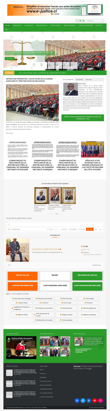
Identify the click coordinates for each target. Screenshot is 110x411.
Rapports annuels (67, 314)
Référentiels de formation (45, 320)
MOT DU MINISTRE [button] (68, 79)
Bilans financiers (67, 298)
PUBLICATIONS (41, 25)
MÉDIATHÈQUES (69, 25)
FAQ (6, 29)
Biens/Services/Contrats (45, 298)
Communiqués (89, 298)
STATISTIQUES (55, 25)
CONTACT (99, 25)
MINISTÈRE (17, 25)
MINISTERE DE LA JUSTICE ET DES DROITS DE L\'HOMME (31, 407)
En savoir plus (96, 265)
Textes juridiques (67, 320)
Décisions (90, 303)
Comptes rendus (23, 303)
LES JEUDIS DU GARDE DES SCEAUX (45, 249)
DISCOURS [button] (89, 79)
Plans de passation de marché (42, 315)
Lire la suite (9, 58)
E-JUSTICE (9, 73)
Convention (45, 303)
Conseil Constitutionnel (46, 397)
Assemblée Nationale (46, 389)
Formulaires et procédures (45, 308)
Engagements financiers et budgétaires (22, 308)
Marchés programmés (89, 308)
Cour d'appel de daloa (46, 393)
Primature (43, 373)
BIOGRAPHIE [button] (79, 79)
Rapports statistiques (89, 314)
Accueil (7, 25)
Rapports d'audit (23, 314)
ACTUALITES (29, 25)
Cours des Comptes (45, 381)
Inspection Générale (45, 385)
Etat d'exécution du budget (22, 298)
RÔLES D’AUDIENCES (86, 25)
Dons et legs (67, 303)
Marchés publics (67, 308)
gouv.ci (42, 369)
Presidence (43, 377)
